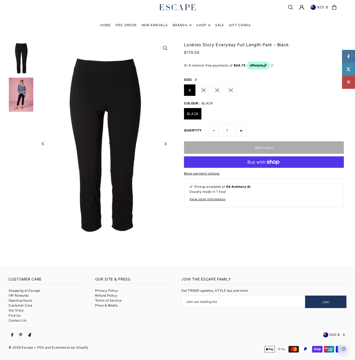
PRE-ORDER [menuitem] (126, 25)
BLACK (193, 114)
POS (40, 347)
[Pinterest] (20, 335)
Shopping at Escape (24, 290)
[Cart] (334, 7)
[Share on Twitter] (348, 69)
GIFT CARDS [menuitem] (240, 25)
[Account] (301, 7)
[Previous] (43, 144)
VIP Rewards (19, 295)
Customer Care (20, 305)
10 (203, 90)
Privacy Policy (106, 290)
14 (231, 90)
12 (217, 90)
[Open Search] (290, 7)
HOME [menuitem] (105, 25)
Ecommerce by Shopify (70, 347)
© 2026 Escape (21, 347)
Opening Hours (20, 300)
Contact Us (18, 320)
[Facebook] (12, 335)
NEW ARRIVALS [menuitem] (155, 25)
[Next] (165, 144)
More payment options (202, 173)
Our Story (16, 310)
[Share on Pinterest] (348, 82)
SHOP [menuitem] (201, 25)
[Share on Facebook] (348, 56)
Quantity (193, 130)
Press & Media (106, 305)
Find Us (15, 315)
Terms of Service (108, 300)
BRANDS (180, 25)
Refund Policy (106, 295)
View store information (207, 199)
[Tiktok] (29, 335)
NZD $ (322, 7)
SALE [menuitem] (219, 25)
